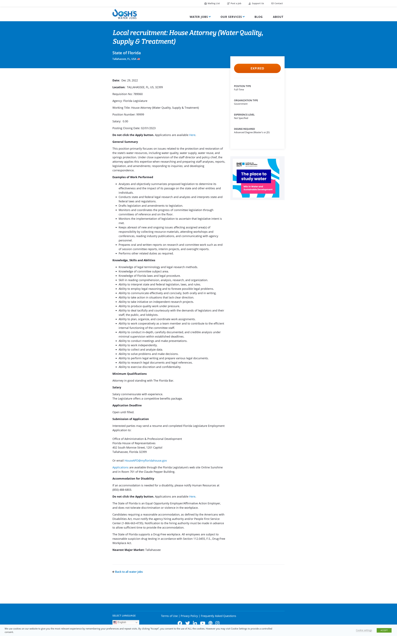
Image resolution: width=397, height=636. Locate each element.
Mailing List (213, 3)
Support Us (257, 3)
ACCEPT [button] (384, 630)
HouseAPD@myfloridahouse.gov (146, 460)
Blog (258, 17)
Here (192, 135)
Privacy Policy (189, 616)
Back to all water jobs (128, 572)
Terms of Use (169, 616)
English (121, 622)
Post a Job (235, 3)
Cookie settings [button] (364, 630)
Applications (120, 467)
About (278, 17)
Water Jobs (199, 17)
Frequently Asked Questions (218, 616)
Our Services (231, 17)
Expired (257, 68)
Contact (278, 3)
